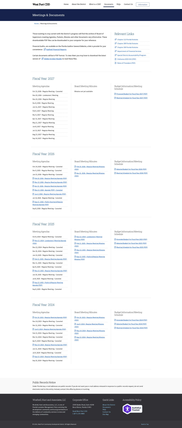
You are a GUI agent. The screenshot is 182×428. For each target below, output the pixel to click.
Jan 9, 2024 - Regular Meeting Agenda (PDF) (50, 329)
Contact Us (128, 4)
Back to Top (145, 424)
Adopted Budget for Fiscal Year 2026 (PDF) (131, 169)
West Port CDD (41, 4)
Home (66, 4)
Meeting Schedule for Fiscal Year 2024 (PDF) (132, 328)
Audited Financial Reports (56, 49)
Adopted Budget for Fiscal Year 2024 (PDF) (131, 324)
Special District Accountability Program (131, 55)
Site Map (106, 414)
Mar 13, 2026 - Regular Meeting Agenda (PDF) (51, 182)
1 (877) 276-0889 (78, 414)
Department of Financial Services (129, 51)
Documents (108, 4)
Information (143, 4)
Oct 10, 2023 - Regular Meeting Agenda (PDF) (51, 317)
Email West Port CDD (80, 411)
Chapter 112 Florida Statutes (127, 39)
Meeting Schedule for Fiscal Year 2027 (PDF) (132, 98)
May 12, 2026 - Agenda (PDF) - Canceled (48, 190)
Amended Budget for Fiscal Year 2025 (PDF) (131, 239)
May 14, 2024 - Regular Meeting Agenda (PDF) (51, 345)
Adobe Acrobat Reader (53, 59)
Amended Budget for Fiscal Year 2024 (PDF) (131, 320)
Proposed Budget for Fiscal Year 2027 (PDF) (131, 94)
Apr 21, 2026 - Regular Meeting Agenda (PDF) (51, 186)
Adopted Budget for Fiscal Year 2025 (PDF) (131, 243)
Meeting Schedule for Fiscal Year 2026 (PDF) (132, 173)
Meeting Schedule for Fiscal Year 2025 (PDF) (132, 247)
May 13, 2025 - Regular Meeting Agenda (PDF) (51, 271)
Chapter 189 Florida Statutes (127, 43)
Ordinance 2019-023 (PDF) (126, 59)
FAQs (119, 4)
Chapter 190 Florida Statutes (127, 47)
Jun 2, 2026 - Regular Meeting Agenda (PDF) (50, 194)
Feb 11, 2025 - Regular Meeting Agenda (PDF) (51, 259)
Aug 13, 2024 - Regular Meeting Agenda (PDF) (51, 357)
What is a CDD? (95, 4)
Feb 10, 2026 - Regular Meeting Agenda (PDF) (51, 178)
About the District (79, 4)
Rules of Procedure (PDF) (126, 63)
